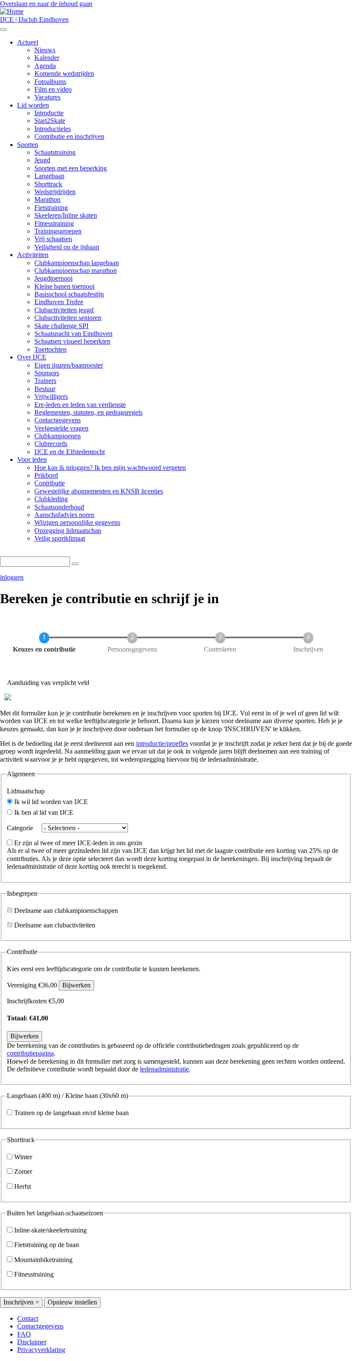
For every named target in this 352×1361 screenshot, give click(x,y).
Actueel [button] (27, 42)
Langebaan (49, 175)
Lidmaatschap (26, 791)
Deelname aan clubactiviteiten (54, 925)
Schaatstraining (55, 152)
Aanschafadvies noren (64, 514)
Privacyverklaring (41, 1349)
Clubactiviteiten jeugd (64, 310)
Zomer (23, 1171)
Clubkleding (51, 499)
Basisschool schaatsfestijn (69, 294)
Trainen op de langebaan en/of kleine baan (71, 1112)
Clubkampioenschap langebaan (76, 262)
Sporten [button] (27, 144)
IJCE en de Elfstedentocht (69, 451)
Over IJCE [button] (31, 357)
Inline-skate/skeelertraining (50, 1230)
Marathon (47, 199)
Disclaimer (31, 1342)
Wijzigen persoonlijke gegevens (77, 522)
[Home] (12, 11)
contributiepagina (30, 1053)
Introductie (49, 113)
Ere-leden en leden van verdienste (80, 404)
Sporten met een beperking (70, 168)
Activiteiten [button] (33, 254)
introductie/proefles (162, 743)
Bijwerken (76, 985)
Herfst (22, 1186)
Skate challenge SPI (61, 325)
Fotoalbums (50, 81)
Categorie (20, 828)
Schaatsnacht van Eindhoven (73, 333)
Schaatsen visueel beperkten (72, 341)
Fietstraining (51, 207)
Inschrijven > (21, 1302)
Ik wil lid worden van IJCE (51, 801)
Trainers (45, 380)
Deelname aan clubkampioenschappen (66, 910)
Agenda (45, 65)
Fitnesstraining (54, 223)
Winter (23, 1157)
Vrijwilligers (51, 396)
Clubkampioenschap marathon (75, 270)
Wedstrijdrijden (55, 191)
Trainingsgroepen (58, 231)
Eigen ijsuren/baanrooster (68, 365)
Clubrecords (50, 443)
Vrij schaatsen (53, 238)
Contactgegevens (57, 420)
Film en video (53, 89)
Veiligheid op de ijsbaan (66, 247)
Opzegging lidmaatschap (67, 530)
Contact (27, 1318)
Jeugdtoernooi (53, 278)
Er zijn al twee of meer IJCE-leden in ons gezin (78, 843)
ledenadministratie (164, 1069)
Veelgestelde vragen (61, 428)
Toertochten (50, 349)
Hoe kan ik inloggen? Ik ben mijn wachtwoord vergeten (110, 467)
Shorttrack (48, 184)
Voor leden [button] (32, 459)
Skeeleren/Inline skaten (65, 215)
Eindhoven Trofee (58, 301)
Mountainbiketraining (43, 1259)
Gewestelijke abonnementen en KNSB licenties (98, 491)
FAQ (24, 1334)
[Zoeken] (75, 563)
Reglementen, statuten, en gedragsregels (88, 412)
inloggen (12, 577)
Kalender (46, 57)
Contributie (49, 483)
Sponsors (46, 373)
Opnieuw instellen (72, 1302)
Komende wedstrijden (64, 73)
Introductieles (52, 128)
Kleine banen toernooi (64, 286)
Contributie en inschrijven (69, 136)
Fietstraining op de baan (46, 1244)
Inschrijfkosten (27, 1001)
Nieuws (44, 50)
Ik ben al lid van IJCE (43, 812)
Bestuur (44, 388)
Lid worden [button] (33, 105)
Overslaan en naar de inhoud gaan (46, 3)
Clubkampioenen (57, 436)
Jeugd (42, 160)
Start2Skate (49, 120)
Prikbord (46, 475)
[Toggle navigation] (3, 29)
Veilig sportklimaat (59, 538)
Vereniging (21, 985)
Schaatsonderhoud (59, 507)
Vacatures (47, 97)
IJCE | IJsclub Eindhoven (34, 19)
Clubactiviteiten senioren (67, 317)
